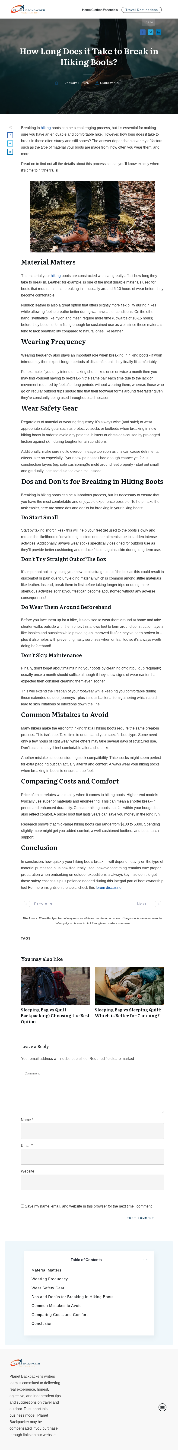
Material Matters (46, 1270)
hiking (46, 128)
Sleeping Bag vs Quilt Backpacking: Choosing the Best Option (55, 998)
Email (27, 1145)
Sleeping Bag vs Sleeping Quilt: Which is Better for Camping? (129, 998)
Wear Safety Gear (48, 1288)
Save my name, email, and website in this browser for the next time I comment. (89, 1206)
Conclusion (42, 1324)
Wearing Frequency (50, 1279)
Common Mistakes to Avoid (57, 1306)
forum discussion (110, 887)
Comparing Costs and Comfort (60, 1315)
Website (27, 1171)
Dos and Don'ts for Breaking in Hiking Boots (73, 1297)
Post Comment (140, 1218)
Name (27, 1120)
